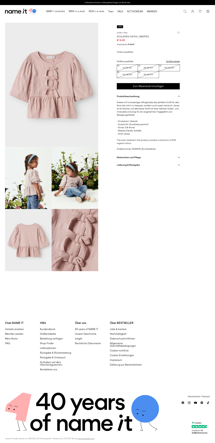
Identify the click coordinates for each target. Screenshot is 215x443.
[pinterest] (202, 403)
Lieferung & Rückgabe (128, 165)
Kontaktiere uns (48, 369)
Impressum (116, 359)
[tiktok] (208, 403)
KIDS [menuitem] (96, 11)
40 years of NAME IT (86, 329)
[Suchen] (185, 11)
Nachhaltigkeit (118, 333)
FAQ (7, 343)
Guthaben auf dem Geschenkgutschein (51, 363)
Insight (78, 338)
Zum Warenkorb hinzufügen (148, 86)
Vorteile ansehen (14, 329)
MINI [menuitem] (77, 11)
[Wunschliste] (200, 11)
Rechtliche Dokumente (88, 343)
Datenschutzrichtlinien (122, 338)
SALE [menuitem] (120, 11)
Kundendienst (47, 329)
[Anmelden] (192, 11)
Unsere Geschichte (85, 333)
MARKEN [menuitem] (152, 11)
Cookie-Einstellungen (122, 355)
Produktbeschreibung (128, 96)
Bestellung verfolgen (51, 338)
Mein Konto (11, 338)
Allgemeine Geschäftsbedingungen (123, 344)
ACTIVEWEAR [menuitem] (135, 11)
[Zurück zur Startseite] (20, 11)
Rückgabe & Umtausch (53, 357)
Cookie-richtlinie (119, 350)
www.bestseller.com (86, 438)
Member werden (14, 333)
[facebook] (183, 403)
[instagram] (189, 403)
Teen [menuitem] (111, 11)
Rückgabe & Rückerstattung (55, 352)
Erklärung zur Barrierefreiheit (126, 364)
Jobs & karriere (118, 329)
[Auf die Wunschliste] (178, 33)
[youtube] (195, 403)
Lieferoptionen (48, 348)
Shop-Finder (47, 343)
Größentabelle (173, 61)
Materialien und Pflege (129, 157)
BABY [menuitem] (55, 11)
